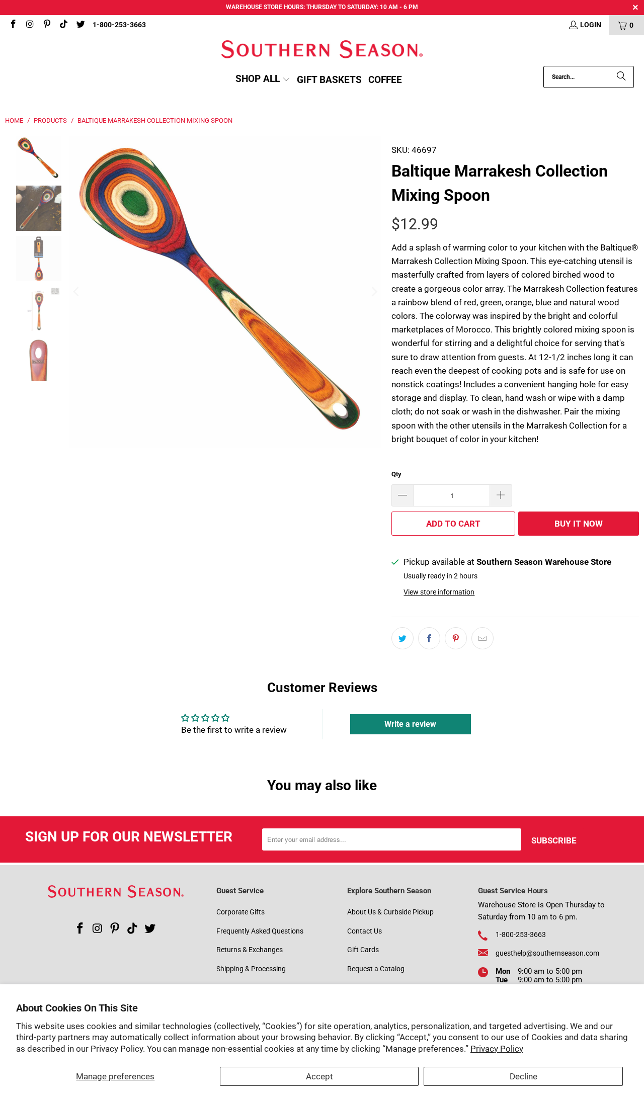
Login (590, 25)
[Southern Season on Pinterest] (46, 25)
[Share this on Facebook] (429, 638)
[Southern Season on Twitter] (80, 25)
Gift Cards (363, 950)
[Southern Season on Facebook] (13, 25)
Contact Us (364, 931)
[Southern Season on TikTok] (63, 25)
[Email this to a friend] (482, 638)
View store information (439, 592)
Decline (523, 1076)
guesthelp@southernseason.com (547, 953)
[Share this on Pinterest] (456, 638)
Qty (396, 474)
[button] (262, 80)
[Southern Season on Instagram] (30, 25)
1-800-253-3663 (119, 25)
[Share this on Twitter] (402, 638)
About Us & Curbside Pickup (390, 912)
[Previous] (76, 292)
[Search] (621, 77)
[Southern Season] (322, 50)
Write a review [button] (410, 724)
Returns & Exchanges (249, 950)
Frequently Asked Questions (259, 931)
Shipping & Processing (251, 969)
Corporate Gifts (240, 912)
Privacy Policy (496, 1049)
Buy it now (578, 524)
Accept (319, 1076)
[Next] (374, 292)
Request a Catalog (376, 969)
